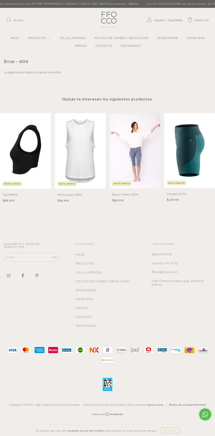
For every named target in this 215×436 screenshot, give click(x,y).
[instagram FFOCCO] (9, 275)
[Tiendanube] (107, 415)
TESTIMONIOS (130, 46)
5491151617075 (162, 254)
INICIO (14, 38)
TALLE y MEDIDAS (73, 38)
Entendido (170, 430)
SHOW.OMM (196, 38)
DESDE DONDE (167, 38)
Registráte (175, 20)
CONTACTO (103, 46)
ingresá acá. (155, 404)
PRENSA (81, 46)
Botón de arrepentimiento (187, 404)
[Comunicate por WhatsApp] (205, 414)
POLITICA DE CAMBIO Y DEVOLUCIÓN (121, 38)
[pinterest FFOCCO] (37, 275)
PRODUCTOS (37, 38)
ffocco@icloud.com (165, 272)
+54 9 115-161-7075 (164, 263)
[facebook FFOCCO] (23, 275)
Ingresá (159, 20)
